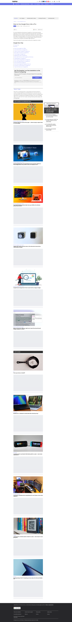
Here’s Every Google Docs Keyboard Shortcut (22, 64)
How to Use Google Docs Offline (20, 48)
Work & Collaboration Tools (22, 21)
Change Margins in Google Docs (20, 58)
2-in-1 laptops (22, 18)
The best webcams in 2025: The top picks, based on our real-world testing (52, 120)
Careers (48, 614)
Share (16, 29)
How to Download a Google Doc (20, 62)
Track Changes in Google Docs (19, 54)
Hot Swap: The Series (42, 18)
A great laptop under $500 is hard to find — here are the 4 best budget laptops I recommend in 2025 (51, 110)
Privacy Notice (16, 81)
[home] (13, 4)
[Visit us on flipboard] (48, 1)
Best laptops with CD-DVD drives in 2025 (51, 129)
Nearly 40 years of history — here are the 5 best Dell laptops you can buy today (52, 115)
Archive (37, 614)
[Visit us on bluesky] (45, 1)
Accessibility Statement (17, 614)
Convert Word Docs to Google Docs (20, 49)
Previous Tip (16, 45)
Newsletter (40, 29)
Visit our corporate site (49, 604)
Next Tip (15, 46)
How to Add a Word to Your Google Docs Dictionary (23, 56)
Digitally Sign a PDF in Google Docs (20, 55)
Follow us (36, 29)
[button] (58, 1)
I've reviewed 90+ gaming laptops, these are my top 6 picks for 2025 (51, 125)
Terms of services (26, 80)
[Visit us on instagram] (46, 1)
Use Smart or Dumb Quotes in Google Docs (22, 65)
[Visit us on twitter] (43, 1)
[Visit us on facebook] (42, 1)
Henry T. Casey (19, 26)
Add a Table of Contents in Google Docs (21, 52)
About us (26, 614)
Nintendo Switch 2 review (31, 18)
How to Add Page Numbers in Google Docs (22, 61)
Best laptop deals (51, 18)
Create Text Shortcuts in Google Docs (21, 66)
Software (15, 21)
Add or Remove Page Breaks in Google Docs (22, 59)
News (15, 26)
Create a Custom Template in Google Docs (22, 51)
